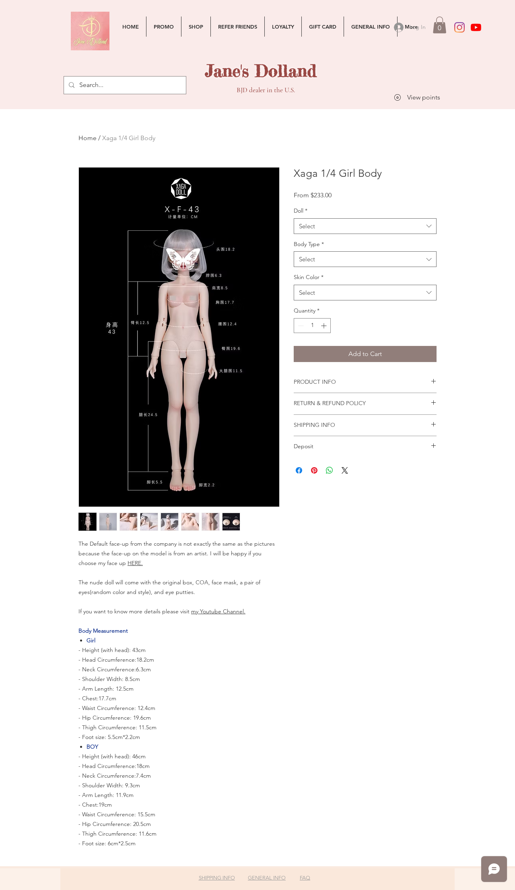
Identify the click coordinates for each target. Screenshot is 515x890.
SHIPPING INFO (217, 878)
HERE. (135, 563)
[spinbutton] (312, 326)
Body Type (309, 244)
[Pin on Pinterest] (314, 470)
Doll (300, 210)
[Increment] (324, 326)
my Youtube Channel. (218, 611)
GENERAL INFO (267, 878)
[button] (440, 25)
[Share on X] (345, 470)
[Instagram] (459, 27)
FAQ (305, 878)
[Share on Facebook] (299, 470)
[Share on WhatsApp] (329, 470)
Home (87, 138)
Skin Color (308, 277)
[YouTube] (476, 27)
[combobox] (365, 226)
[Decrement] (300, 326)
